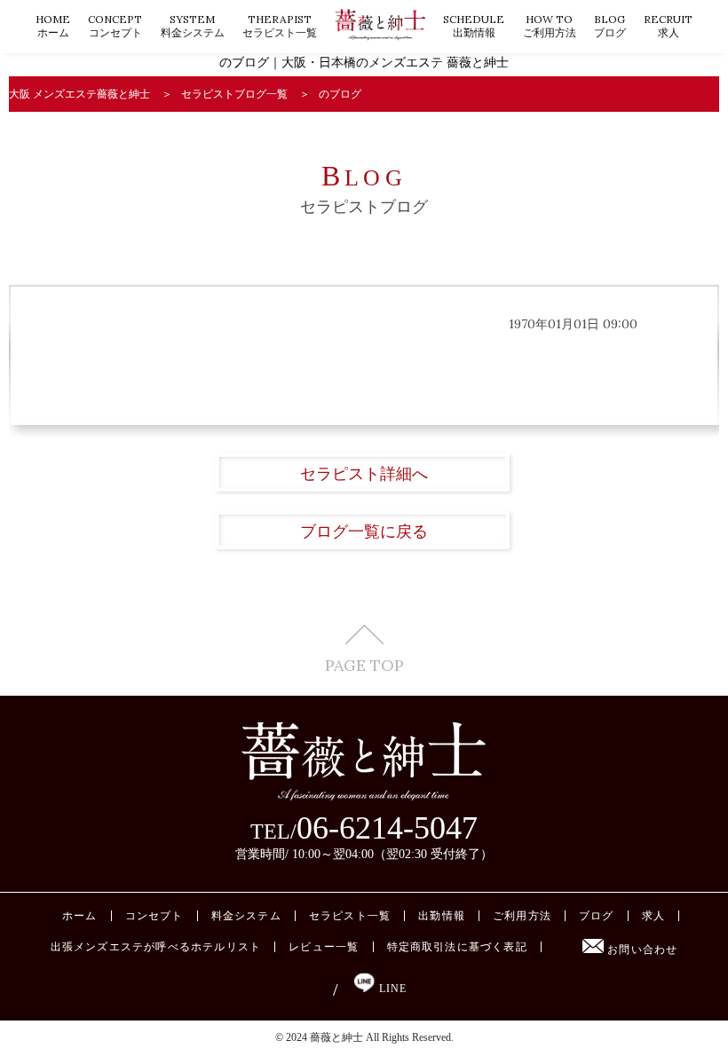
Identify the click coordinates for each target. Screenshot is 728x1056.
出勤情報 (473, 25)
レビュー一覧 (324, 947)
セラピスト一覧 (279, 25)
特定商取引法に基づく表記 (457, 947)
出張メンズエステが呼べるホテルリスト (156, 947)
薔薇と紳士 (336, 1037)
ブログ (610, 25)
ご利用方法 (549, 25)
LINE (391, 988)
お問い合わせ (640, 949)
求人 (668, 25)
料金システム (193, 25)
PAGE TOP (364, 664)
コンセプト (115, 25)
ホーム (53, 25)
